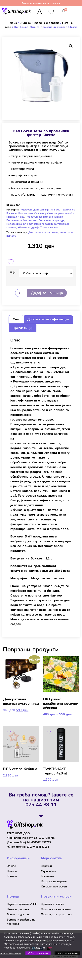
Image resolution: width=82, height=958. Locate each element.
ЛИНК (49, 947)
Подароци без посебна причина (44, 216)
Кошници (11, 213)
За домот (56, 209)
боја (13, 272)
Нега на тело (25, 213)
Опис (16, 319)
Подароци (26, 209)
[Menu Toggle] (76, 12)
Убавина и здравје (46, 23)
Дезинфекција (41, 209)
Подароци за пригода (51, 220)
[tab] (16, 319)
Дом (30, 232)
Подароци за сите (17, 224)
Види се (25, 23)
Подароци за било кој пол (21, 220)
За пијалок (69, 209)
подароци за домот (46, 232)
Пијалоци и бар (15, 216)
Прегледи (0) (23, 328)
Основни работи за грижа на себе (54, 213)
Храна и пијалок (49, 227)
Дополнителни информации (48, 319)
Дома (13, 23)
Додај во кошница (47, 293)
